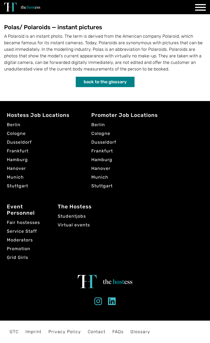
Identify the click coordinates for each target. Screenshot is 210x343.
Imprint (33, 331)
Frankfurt (17, 150)
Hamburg (17, 159)
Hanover (16, 168)
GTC (14, 331)
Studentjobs (72, 216)
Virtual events (74, 224)
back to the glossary (105, 81)
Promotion (18, 248)
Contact (97, 331)
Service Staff (22, 231)
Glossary (140, 331)
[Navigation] (200, 8)
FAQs (118, 331)
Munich (15, 177)
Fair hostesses (23, 222)
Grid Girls (17, 257)
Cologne (16, 133)
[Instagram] (98, 303)
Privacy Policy (64, 331)
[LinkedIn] (112, 303)
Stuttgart (17, 185)
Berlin (14, 124)
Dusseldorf (19, 142)
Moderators (20, 240)
